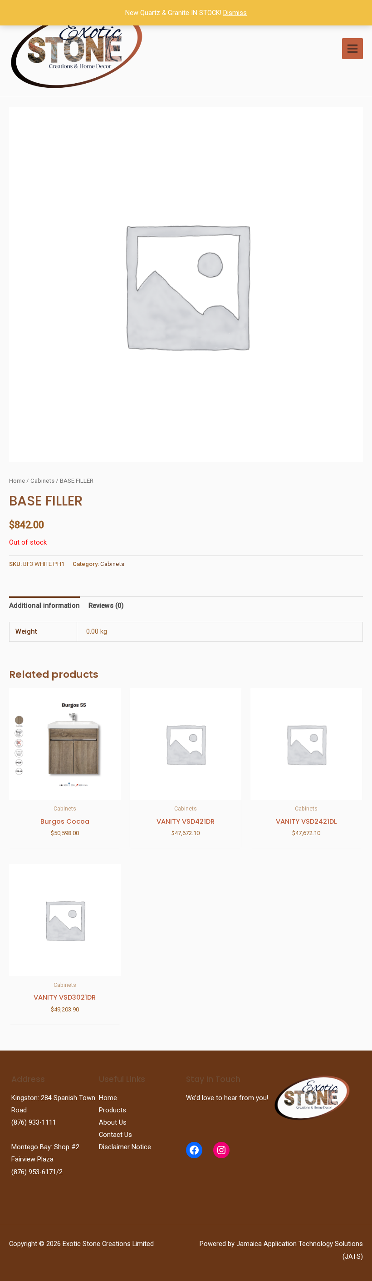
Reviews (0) (106, 605)
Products (112, 1110)
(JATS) (353, 1256)
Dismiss (235, 13)
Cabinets (42, 480)
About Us (113, 1122)
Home (17, 480)
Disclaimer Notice (125, 1147)
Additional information (44, 605)
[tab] (44, 605)
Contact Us (115, 1135)
